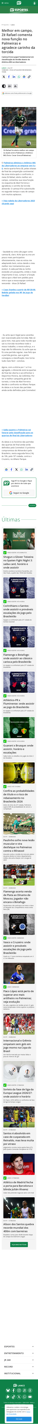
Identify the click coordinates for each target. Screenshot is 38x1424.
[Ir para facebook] (13, 1390)
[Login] (34, 3)
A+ (9, 86)
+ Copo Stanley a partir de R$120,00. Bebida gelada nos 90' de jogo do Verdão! (19, 292)
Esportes (9, 1346)
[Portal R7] (19, 3)
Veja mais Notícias (19, 1245)
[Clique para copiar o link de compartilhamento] (29, 76)
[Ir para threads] (30, 1390)
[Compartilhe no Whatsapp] (19, 76)
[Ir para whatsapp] (24, 1396)
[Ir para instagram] (19, 1390)
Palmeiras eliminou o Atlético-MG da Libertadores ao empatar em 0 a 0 (19, 165)
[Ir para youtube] (30, 1396)
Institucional (12, 1373)
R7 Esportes (5, 25)
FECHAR (19, 1419)
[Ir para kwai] (24, 1390)
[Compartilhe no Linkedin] (14, 76)
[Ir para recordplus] (8, 1396)
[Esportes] (19, 9)
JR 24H (7, 1360)
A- (15, 86)
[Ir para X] (19, 1396)
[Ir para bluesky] (8, 1390)
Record (8, 1366)
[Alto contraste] (4, 86)
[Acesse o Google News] (24, 76)
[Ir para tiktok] (13, 1396)
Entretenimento (14, 1353)
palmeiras (32, 505)
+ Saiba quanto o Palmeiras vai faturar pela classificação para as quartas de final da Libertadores (17, 432)
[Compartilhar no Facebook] (8, 76)
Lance (13, 25)
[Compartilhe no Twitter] (3, 76)
